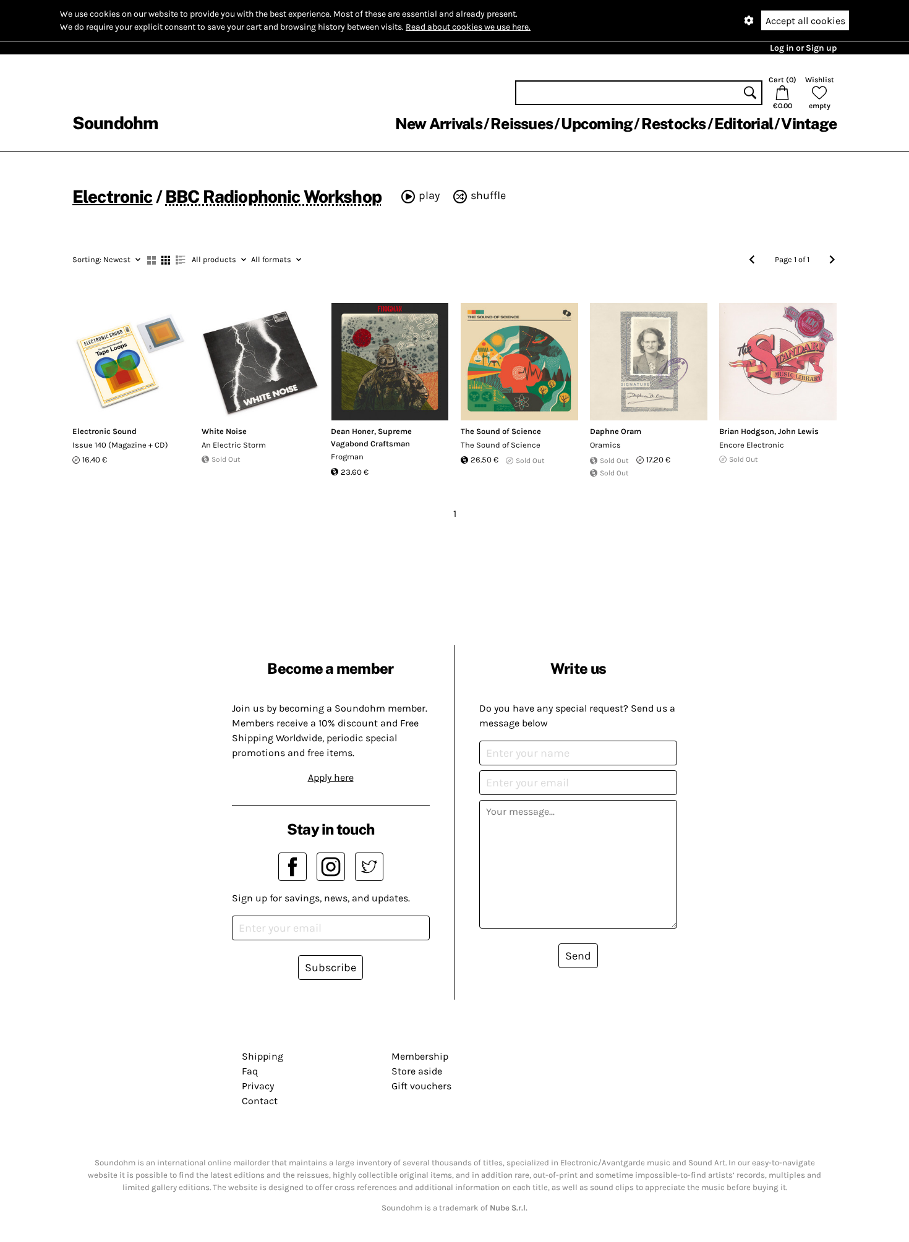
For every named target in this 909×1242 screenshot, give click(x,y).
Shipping (262, 1056)
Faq (250, 1071)
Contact (260, 1101)
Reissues (521, 123)
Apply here (331, 777)
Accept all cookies (805, 21)
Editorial (743, 123)
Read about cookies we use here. (468, 27)
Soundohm (115, 123)
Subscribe (330, 967)
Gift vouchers (421, 1086)
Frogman (347, 456)
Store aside (416, 1071)
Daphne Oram (615, 431)
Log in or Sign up (803, 48)
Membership (419, 1056)
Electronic (112, 196)
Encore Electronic (751, 444)
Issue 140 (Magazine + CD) (120, 444)
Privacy (258, 1086)
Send (578, 956)
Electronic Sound (104, 431)
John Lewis (798, 431)
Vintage (809, 123)
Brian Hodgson (746, 431)
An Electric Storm (234, 444)
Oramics (605, 444)
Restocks (673, 123)
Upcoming (597, 123)
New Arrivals (438, 123)
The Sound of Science (501, 431)
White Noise (224, 431)
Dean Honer (352, 431)
